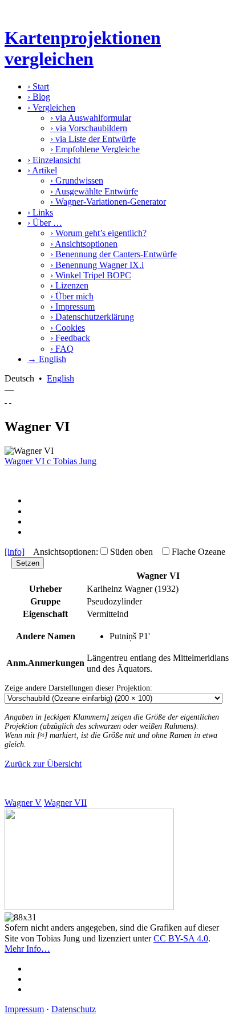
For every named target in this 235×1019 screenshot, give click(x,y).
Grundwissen (76, 180)
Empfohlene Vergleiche (95, 149)
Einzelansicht (53, 160)
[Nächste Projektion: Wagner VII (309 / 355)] (10, 399)
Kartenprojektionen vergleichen (83, 48)
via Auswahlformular (90, 118)
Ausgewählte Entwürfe (94, 191)
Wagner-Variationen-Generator (108, 201)
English (60, 378)
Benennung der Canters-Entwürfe (113, 254)
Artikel (42, 170)
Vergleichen (51, 107)
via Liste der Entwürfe (93, 139)
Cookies (67, 327)
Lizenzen (69, 285)
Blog (38, 97)
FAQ (62, 349)
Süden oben (131, 552)
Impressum (72, 306)
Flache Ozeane (198, 552)
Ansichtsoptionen (84, 244)
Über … (44, 223)
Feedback (70, 338)
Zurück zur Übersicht (43, 764)
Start (38, 86)
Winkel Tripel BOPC (90, 275)
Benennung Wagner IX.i (97, 265)
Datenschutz (73, 1009)
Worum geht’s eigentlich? (98, 233)
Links (40, 212)
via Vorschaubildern (88, 128)
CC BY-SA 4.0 (180, 938)
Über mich (72, 296)
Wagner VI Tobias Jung (50, 461)
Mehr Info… (27, 948)
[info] (15, 552)
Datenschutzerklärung (92, 317)
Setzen (27, 563)
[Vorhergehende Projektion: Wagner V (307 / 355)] (6, 399)
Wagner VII (65, 802)
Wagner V (23, 802)
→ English (46, 359)
